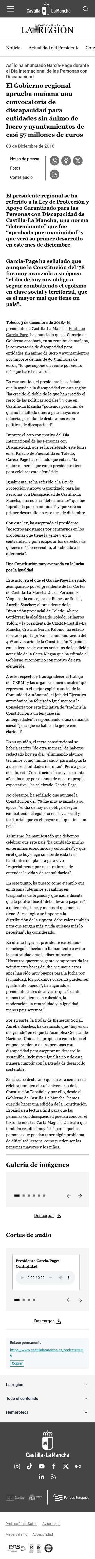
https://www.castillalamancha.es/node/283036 (46, 1352)
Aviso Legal (51, 1524)
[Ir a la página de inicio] (48, 8)
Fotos (15, 168)
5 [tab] (39, 1196)
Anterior (69, 1196)
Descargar (44, 1215)
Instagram (17, 1466)
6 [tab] (44, 1196)
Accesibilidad (42, 1534)
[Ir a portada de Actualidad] (47, 29)
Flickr (78, 1466)
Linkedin (41, 1477)
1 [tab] (17, 1196)
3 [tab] (29, 1196)
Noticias (14, 47)
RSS (54, 1477)
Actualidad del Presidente (54, 47)
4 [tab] (34, 1196)
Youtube (41, 1466)
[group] (46, 1272)
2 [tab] (24, 1196)
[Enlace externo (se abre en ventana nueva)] (39, 1548)
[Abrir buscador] (85, 8)
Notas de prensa (24, 159)
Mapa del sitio (16, 1534)
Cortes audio (21, 177)
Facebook (54, 1466)
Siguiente (80, 1196)
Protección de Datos (21, 1524)
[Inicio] (47, 1443)
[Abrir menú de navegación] (10, 8)
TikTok (29, 1466)
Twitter (66, 1466)
